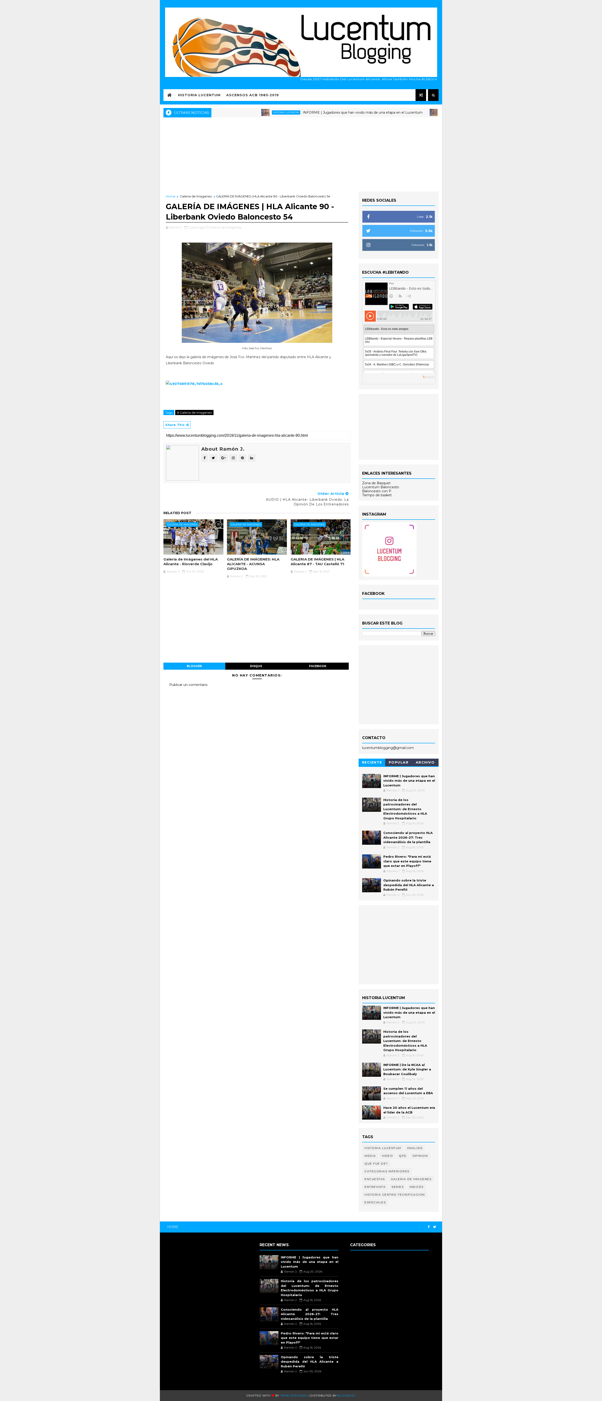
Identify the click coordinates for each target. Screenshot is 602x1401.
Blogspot (346, 1395)
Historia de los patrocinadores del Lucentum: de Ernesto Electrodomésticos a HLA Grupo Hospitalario (405, 809)
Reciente (372, 762)
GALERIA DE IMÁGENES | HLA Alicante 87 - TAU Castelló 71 (317, 561)
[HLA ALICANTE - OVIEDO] (194, 383)
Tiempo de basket (377, 495)
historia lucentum (244, 112)
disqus (256, 666)
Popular (399, 762)
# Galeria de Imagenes (194, 412)
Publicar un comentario (188, 685)
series (398, 1187)
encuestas (374, 1179)
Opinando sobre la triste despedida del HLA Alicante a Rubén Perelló (408, 884)
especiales (375, 1202)
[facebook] (429, 1227)
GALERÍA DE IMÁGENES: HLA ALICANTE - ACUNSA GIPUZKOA (253, 564)
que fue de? (376, 1163)
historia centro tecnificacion (394, 1194)
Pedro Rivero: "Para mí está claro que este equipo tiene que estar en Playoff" (407, 861)
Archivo (425, 762)
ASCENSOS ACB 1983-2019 (252, 95)
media (370, 1155)
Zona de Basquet (376, 483)
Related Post (177, 513)
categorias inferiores (386, 1171)
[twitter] (434, 1227)
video (387, 1155)
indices (416, 1187)
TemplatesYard (294, 1395)
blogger (194, 666)
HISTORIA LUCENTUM (199, 95)
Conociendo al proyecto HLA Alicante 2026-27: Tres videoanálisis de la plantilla (408, 837)
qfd (403, 1155)
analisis (415, 1148)
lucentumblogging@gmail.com (388, 748)
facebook (317, 666)
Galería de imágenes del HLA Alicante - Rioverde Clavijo (190, 561)
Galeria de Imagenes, (226, 227)
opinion (420, 1155)
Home (170, 196)
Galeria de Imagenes (196, 196)
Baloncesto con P (376, 491)
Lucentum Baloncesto (380, 487)
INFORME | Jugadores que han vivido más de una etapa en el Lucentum (321, 112)
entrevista (375, 1187)
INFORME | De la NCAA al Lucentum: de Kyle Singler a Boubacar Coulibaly (407, 1069)
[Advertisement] (301, 154)
